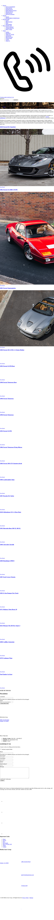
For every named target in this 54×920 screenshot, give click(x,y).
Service (4, 5)
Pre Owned (5, 843)
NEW (7, 23)
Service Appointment (10, 6)
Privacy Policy (25, 897)
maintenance (3, 118)
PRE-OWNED (9, 21)
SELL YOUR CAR (7, 25)
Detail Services (9, 13)
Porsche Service (9, 9)
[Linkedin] (13, 823)
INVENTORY (6, 19)
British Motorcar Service (11, 10)
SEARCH (16, 100)
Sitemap (31, 897)
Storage (4, 15)
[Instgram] (13, 812)
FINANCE (8, 33)
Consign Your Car (10, 28)
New (4, 841)
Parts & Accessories (10, 14)
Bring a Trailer (9, 29)
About (4, 30)
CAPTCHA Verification (5, 779)
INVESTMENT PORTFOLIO (12, 18)
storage (47, 116)
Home (4, 107)
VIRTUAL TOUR (10, 34)
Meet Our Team (9, 37)
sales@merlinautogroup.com (27, 874)
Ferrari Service (9, 8)
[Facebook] (13, 801)
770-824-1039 (24, 885)
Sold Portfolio (9, 24)
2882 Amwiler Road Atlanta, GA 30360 (4, 720)
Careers (7, 39)
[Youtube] (13, 833)
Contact (7, 32)
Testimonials (8, 35)
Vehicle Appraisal (9, 27)
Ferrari (7, 20)
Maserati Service (9, 11)
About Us (8, 40)
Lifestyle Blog (9, 38)
